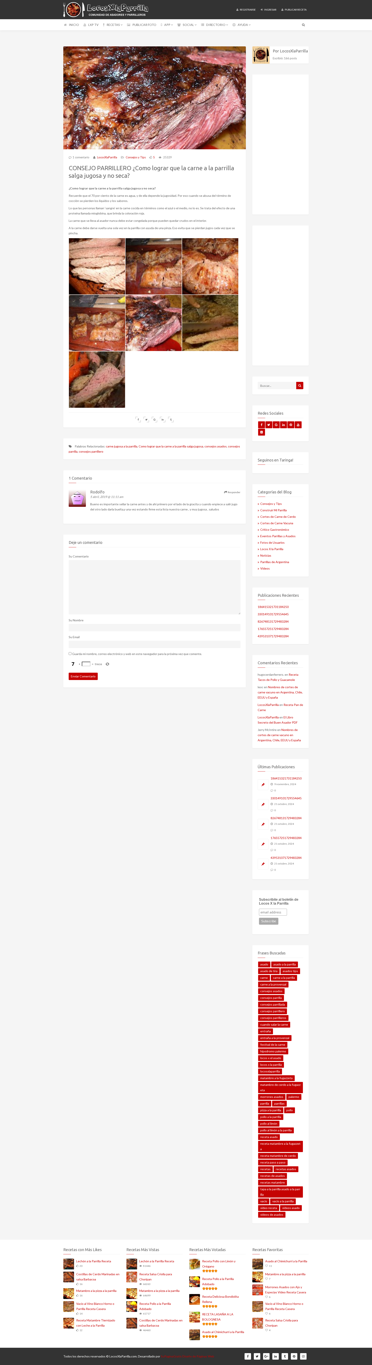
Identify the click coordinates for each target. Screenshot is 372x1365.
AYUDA (243, 25)
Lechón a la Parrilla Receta (93, 1261)
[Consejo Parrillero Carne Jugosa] (97, 266)
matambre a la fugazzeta (276, 1078)
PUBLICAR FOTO (144, 25)
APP (167, 25)
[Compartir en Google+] (154, 419)
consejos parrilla (271, 998)
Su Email (74, 637)
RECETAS (114, 25)
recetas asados (286, 1169)
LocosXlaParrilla (106, 157)
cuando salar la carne (274, 1024)
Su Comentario (79, 556)
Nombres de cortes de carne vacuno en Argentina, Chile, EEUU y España (280, 692)
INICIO (74, 25)
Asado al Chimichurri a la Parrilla (223, 1332)
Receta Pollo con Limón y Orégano (219, 1263)
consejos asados (216, 446)
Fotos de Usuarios (272, 542)
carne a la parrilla (284, 977)
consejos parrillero (91, 451)
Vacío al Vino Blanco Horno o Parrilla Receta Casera (95, 1306)
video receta (268, 1208)
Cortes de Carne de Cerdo (278, 516)
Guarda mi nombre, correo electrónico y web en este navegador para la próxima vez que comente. (137, 654)
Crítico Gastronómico (274, 529)
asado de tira (268, 971)
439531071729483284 (273, 636)
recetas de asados (272, 1176)
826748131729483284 (273, 621)
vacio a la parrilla (283, 1201)
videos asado (291, 1208)
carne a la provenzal (273, 984)
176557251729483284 (273, 629)
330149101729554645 (273, 614)
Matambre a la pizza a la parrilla (96, 1291)
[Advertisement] (281, 144)
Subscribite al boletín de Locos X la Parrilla (278, 901)
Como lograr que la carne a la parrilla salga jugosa (171, 446)
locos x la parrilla (271, 1064)
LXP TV (93, 25)
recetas (265, 1169)
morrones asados (271, 1097)
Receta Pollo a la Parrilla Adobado (155, 1306)
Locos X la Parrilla (271, 549)
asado (264, 964)
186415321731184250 (273, 607)
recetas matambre (272, 1182)
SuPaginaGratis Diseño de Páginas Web (187, 1356)
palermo (293, 1097)
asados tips (290, 971)
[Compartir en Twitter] (146, 419)
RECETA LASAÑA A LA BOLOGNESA (217, 1316)
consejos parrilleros (273, 1018)
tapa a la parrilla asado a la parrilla (280, 1191)
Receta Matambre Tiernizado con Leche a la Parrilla (95, 1322)
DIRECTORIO (216, 25)
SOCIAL (189, 25)
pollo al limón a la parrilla (276, 1130)
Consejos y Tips (136, 157)
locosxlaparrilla (270, 1071)
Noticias (265, 555)
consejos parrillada (272, 1004)
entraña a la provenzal (274, 1038)
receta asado (269, 1137)
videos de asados (271, 1214)
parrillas (279, 1103)
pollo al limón (268, 1123)
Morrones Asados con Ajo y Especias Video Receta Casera (285, 1289)
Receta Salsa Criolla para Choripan (155, 1276)
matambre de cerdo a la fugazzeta (280, 1087)
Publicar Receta (295, 9)
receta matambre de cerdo (278, 1155)
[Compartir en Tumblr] (171, 419)
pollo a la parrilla (270, 1117)
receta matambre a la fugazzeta (280, 1146)
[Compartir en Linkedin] (162, 419)
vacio (263, 1201)
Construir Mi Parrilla (273, 510)
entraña (265, 1031)
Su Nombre (76, 620)
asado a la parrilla (284, 964)
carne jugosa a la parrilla (121, 446)
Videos (265, 568)
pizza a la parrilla (270, 1110)
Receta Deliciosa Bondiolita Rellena (220, 1299)
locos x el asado (270, 1058)
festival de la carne (272, 1044)
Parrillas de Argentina (274, 562)
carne (264, 977)
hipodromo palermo (273, 1051)
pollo (289, 1110)
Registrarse (247, 9)
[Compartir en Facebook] (138, 419)
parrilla (264, 1103)
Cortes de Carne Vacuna (276, 523)
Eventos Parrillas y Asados (278, 536)
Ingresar (270, 9)
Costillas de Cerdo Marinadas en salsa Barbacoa (97, 1276)
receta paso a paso (272, 1162)
